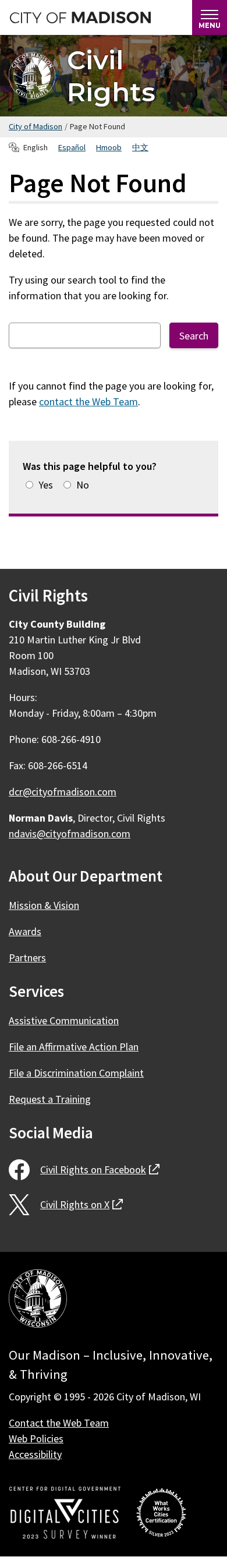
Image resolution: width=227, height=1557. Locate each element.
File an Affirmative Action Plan (74, 1046)
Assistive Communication (64, 1020)
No (82, 484)
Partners (27, 957)
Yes (45, 484)
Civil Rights (111, 76)
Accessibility (35, 1454)
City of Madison (35, 126)
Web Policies (36, 1438)
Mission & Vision (44, 905)
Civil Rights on (99, 1169)
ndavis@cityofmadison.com (69, 833)
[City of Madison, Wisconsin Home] (38, 1300)
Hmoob (109, 147)
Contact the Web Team (59, 1422)
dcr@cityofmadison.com (62, 791)
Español (72, 147)
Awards (25, 931)
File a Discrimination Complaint (76, 1073)
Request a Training (50, 1099)
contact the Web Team (88, 401)
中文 (140, 147)
